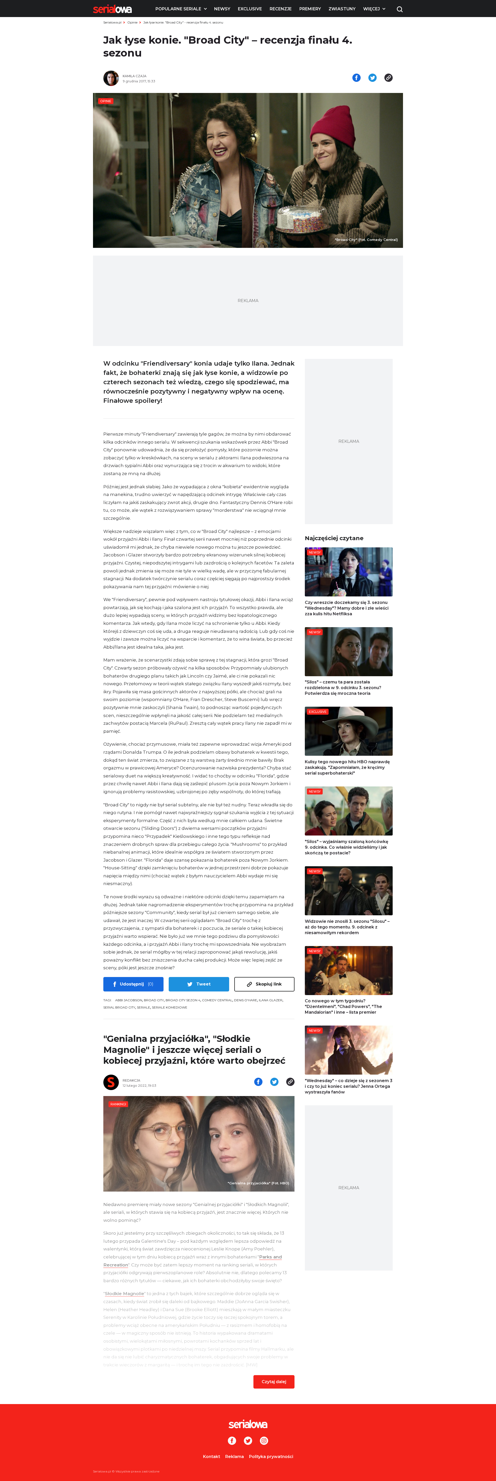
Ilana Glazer (270, 1000)
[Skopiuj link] (388, 78)
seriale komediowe (169, 1007)
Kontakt (211, 1456)
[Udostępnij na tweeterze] (372, 78)
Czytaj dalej (274, 1381)
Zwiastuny (342, 8)
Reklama (234, 1456)
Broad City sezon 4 (183, 1000)
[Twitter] (248, 1441)
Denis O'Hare (245, 1000)
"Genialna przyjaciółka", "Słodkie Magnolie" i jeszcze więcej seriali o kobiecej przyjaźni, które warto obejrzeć (194, 1049)
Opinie (132, 22)
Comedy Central (217, 1000)
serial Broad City (119, 1007)
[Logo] (112, 8)
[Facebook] (232, 1441)
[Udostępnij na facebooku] (356, 78)
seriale (143, 1007)
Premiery (310, 8)
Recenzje (281, 8)
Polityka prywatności (271, 1456)
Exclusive (250, 8)
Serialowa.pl (112, 22)
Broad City (154, 1000)
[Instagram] (264, 1441)
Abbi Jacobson (128, 1000)
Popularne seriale (178, 8)
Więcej (371, 8)
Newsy (222, 8)
